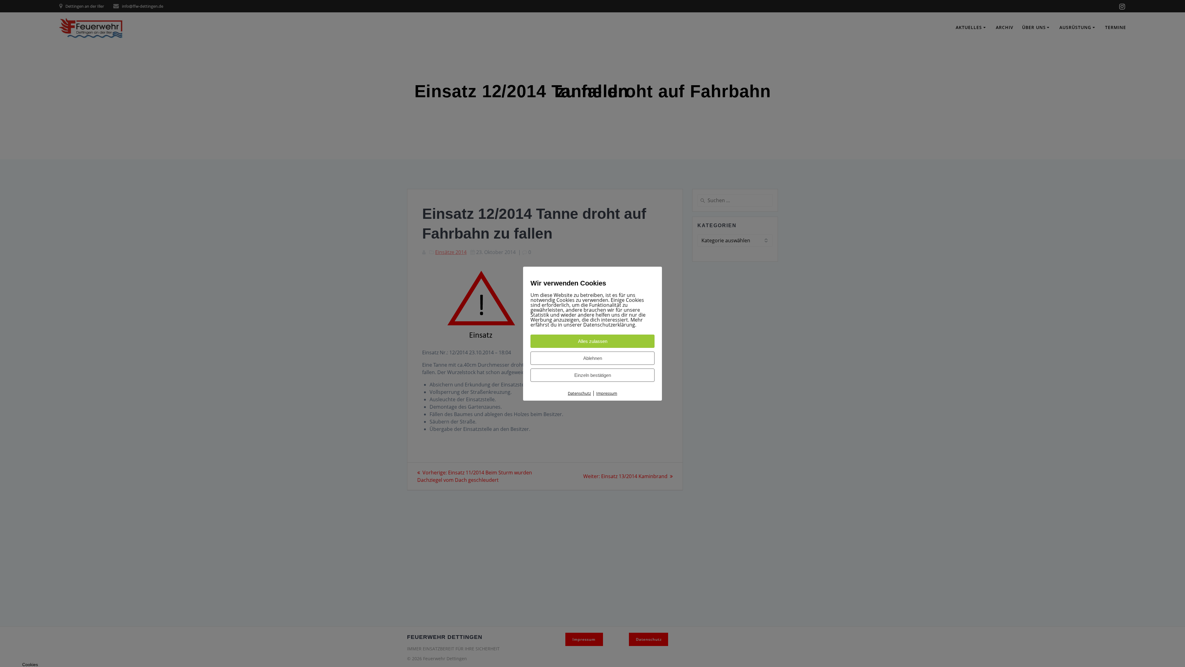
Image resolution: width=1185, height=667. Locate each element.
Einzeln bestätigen (592, 375)
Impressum (606, 393)
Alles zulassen (592, 341)
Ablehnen (592, 358)
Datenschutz (579, 393)
